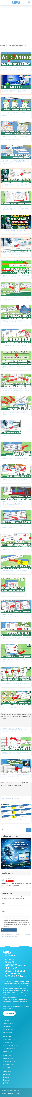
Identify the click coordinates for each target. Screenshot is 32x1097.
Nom (3, 903)
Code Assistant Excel (9, 1061)
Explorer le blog (9, 1013)
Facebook (8, 1077)
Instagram (8, 1080)
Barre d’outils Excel (8, 1064)
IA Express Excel (7, 1051)
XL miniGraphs (7, 1067)
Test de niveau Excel (9, 1039)
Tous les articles (8, 1042)
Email (3, 911)
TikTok (7, 1083)
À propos (18, 1093)
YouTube (7, 1074)
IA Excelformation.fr (8, 1058)
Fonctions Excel (7, 1032)
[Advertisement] (16, 22)
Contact (4, 1093)
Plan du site (11, 1093)
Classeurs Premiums (9, 1048)
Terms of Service (11, 936)
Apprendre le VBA (8, 1029)
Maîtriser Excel (7, 1026)
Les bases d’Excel (8, 1023)
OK (29, 830)
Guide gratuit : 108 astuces (10, 1045)
